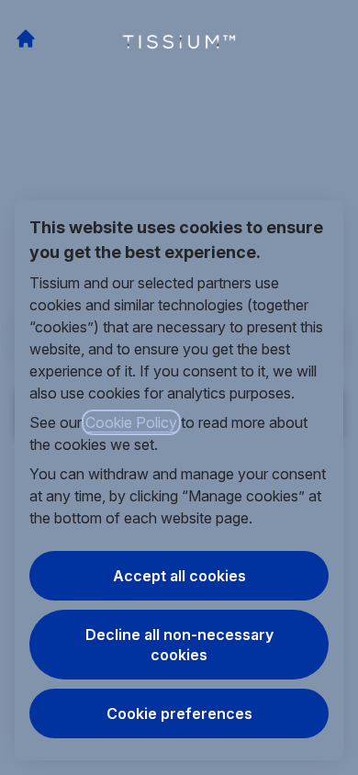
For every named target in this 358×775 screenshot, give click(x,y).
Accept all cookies (179, 576)
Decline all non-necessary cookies (179, 644)
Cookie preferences (179, 713)
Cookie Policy (131, 422)
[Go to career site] (26, 39)
